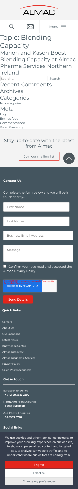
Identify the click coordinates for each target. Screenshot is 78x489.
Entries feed (9, 118)
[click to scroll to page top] (69, 158)
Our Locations (11, 333)
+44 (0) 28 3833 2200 (16, 394)
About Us (8, 327)
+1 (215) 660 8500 (14, 405)
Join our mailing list (39, 156)
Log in (5, 114)
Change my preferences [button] (39, 481)
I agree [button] (39, 464)
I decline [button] (39, 473)
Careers (7, 321)
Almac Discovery (13, 351)
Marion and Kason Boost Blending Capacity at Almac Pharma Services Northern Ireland (38, 62)
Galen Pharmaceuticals (16, 369)
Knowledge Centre (14, 345)
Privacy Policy (11, 363)
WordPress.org (11, 127)
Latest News (10, 339)
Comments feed (12, 123)
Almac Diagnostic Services (18, 357)
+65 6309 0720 (12, 417)
